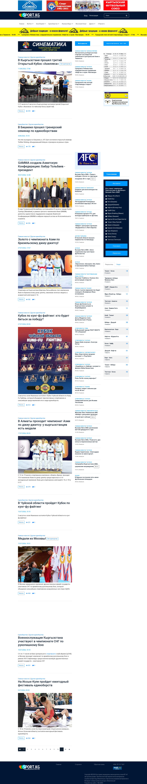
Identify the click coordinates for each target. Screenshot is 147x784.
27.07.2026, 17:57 (24, 248)
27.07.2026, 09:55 (24, 324)
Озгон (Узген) (112, 234)
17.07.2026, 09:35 (24, 433)
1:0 (127, 271)
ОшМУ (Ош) (111, 210)
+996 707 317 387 (118, 764)
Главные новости (80, 51)
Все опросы (116, 183)
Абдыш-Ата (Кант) (114, 196)
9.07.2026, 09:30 (24, 690)
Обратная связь (99, 764)
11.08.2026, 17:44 (24, 69)
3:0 (127, 322)
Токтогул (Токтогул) (114, 239)
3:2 (127, 301)
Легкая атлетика (92, 51)
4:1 (127, 336)
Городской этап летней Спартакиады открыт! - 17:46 (60, 35)
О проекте (101, 24)
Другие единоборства (37, 57)
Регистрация (93, 15)
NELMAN (100, 783)
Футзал (89, 212)
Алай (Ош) (111, 199)
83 (65, 749)
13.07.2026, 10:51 (24, 543)
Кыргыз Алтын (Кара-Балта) (117, 219)
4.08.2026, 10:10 (24, 136)
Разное (89, 80)
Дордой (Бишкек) (113, 204)
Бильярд (83, 236)
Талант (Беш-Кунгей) (114, 222)
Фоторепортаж (65, 64)
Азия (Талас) (112, 236)
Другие (91, 24)
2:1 (127, 358)
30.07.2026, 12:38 (24, 175)
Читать (21, 111)
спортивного (51, 654)
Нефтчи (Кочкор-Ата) (115, 207)
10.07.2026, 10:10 (24, 650)
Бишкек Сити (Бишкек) (115, 228)
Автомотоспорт (90, 352)
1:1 (127, 287)
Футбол (29, 24)
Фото (93, 179)
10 (58, 749)
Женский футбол (92, 410)
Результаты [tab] (109, 264)
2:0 (127, 315)
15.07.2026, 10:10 (24, 512)
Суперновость (79, 328)
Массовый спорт (81, 24)
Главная (21, 24)
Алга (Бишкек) (112, 202)
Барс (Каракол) (113, 231)
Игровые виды (66, 24)
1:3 (127, 329)
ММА (86, 328)
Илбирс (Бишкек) (113, 216)
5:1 (127, 351)
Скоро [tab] (118, 264)
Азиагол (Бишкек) (113, 225)
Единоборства (53, 24)
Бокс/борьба (40, 24)
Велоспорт (90, 187)
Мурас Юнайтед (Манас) (116, 213)
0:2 (127, 365)
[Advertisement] (87, 121)
